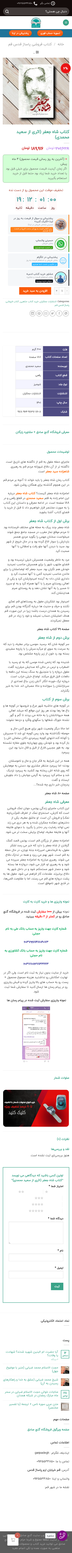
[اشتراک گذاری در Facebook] (59, 313)
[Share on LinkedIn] (33, 313)
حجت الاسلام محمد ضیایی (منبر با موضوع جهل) (32, 1369)
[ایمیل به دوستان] (46, 313)
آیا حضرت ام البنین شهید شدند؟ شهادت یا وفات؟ (32, 1353)
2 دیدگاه (54, 1359)
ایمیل (59, 1268)
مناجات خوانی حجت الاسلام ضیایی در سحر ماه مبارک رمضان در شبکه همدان (31, 1393)
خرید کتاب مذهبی (29, 301)
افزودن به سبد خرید (35, 290)
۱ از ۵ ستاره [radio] (56, 1191)
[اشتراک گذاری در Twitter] (52, 313)
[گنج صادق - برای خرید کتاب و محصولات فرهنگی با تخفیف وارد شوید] (36, 22)
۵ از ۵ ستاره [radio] (52, 1210)
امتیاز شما (56, 1186)
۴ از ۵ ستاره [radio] (52, 1204)
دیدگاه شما (55, 1218)
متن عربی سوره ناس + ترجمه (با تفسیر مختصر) (33, 1405)
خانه (61, 44)
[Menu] (66, 22)
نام (60, 1250)
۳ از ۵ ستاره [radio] (52, 1197)
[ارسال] (7, 11)
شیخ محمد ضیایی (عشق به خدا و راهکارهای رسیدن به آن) (30, 1381)
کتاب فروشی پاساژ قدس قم (30, 44)
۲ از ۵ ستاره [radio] (32, 1191)
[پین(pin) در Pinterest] (39, 313)
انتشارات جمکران (48, 301)
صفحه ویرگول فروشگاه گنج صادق (48, 1429)
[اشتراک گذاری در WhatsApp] (66, 313)
